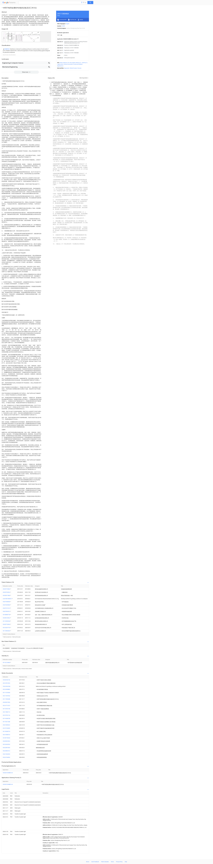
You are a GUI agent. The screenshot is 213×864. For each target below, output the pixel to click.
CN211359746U (6, 695)
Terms (112, 861)
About (87, 861)
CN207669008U (6, 605)
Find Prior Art (73, 19)
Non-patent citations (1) (75, 62)
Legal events (60, 64)
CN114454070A (6, 718)
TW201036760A (6, 686)
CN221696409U (6, 754)
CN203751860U (6, 589)
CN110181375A (6, 708)
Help (126, 861)
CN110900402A (6, 630)
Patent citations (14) (64, 62)
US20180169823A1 (7, 598)
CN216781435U (6, 683)
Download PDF (63, 19)
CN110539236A (6, 621)
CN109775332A (6, 738)
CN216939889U (6, 689)
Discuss (79, 68)
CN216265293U (6, 744)
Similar (81, 19)
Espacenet (66, 68)
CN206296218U (6, 679)
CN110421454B (6, 721)
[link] (26, 50)
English (67, 23)
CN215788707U (6, 734)
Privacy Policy (119, 861)
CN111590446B (6, 699)
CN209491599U (6, 702)
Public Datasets (105, 861)
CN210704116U (6, 715)
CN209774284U (6, 624)
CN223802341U (6, 750)
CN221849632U (6, 725)
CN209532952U (6, 741)
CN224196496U (6, 757)
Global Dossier (73, 68)
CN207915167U (6, 608)
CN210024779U (6, 627)
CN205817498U (6, 595)
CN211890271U (6, 712)
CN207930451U (6, 611)
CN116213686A (6, 662)
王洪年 (63, 26)
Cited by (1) (84, 62)
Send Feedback (95, 861)
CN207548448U (6, 601)
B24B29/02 (7, 49)
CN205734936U (6, 592)
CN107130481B (6, 728)
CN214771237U (6, 705)
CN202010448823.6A (8, 772)
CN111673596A (6, 692)
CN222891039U (6, 747)
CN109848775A (6, 614)
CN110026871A (6, 731)
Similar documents (68, 64)
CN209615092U (6, 617)
